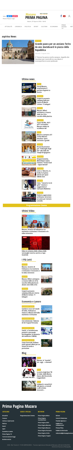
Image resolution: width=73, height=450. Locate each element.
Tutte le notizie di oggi (8, 437)
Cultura (44, 26)
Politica (28, 26)
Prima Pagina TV (7, 434)
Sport (36, 26)
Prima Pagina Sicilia (44, 433)
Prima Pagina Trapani (44, 436)
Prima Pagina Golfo (43, 422)
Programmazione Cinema (27, 415)
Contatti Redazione (61, 418)
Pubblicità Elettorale (62, 430)
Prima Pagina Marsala (44, 425)
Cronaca (18, 26)
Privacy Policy (59, 428)
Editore (58, 415)
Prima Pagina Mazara (44, 428)
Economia (54, 26)
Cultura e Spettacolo (8, 421)
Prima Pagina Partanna (45, 430)
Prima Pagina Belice (43, 415)
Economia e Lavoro (7, 431)
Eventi (4, 426)
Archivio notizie (6, 439)
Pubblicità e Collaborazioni (60, 424)
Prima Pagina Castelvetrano (42, 419)
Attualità (8, 26)
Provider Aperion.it (61, 421)
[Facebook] (61, 16)
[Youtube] (64, 16)
